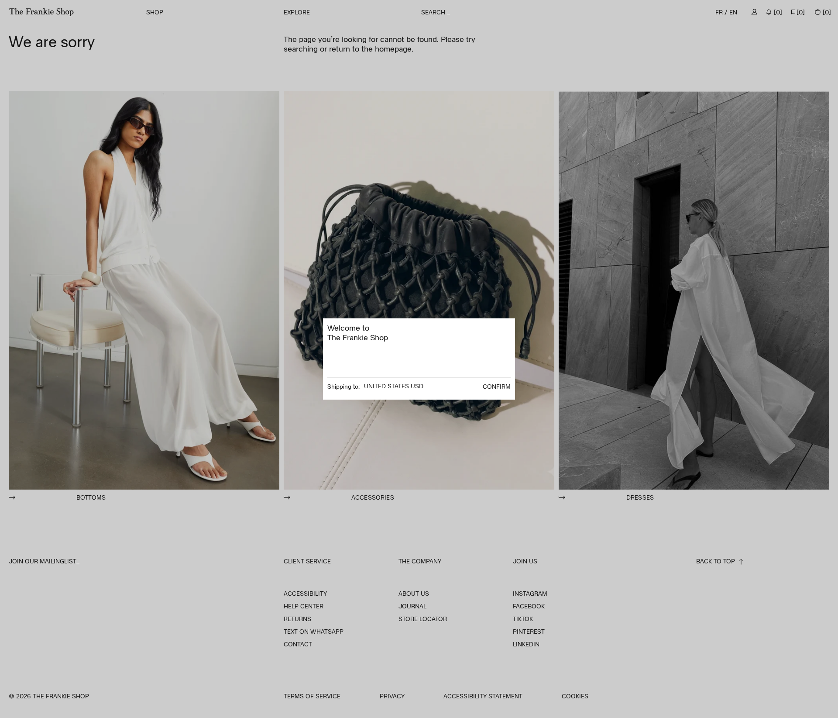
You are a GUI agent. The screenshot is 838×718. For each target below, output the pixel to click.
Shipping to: (343, 386)
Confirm (497, 386)
